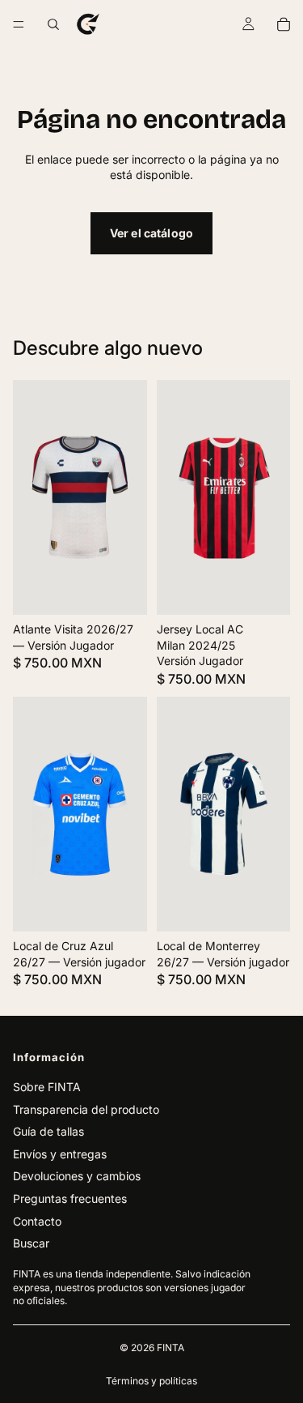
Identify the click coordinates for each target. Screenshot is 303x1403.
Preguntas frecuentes (70, 1198)
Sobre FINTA (47, 1087)
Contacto (37, 1221)
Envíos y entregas (60, 1154)
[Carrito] (283, 24)
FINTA (170, 1347)
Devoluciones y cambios (77, 1176)
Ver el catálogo (151, 233)
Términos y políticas (151, 1381)
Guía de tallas (48, 1131)
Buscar (31, 1243)
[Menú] (18, 24)
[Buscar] (53, 24)
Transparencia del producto (86, 1109)
